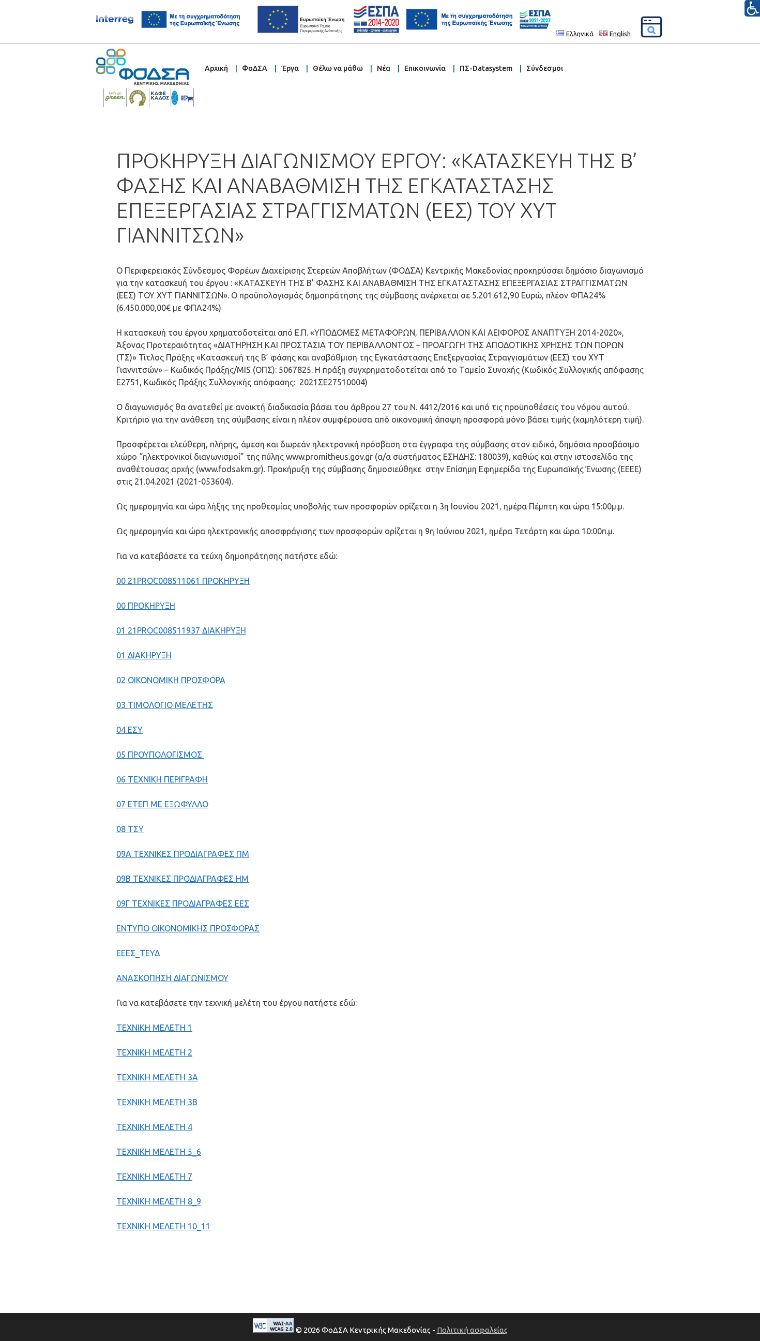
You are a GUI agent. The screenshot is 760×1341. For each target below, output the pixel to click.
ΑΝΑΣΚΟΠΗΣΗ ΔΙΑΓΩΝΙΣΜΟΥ (172, 978)
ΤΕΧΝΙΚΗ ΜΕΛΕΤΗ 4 (154, 1127)
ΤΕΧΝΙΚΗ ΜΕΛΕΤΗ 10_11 (163, 1226)
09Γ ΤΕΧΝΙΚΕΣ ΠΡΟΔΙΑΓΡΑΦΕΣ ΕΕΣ (182, 903)
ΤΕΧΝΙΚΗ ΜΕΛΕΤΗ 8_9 (158, 1201)
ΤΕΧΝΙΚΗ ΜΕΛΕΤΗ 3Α (157, 1077)
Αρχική (216, 68)
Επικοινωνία (425, 68)
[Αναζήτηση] (651, 27)
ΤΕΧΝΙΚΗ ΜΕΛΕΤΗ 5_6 (158, 1151)
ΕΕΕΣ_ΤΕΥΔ (138, 953)
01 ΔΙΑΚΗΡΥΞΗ (144, 655)
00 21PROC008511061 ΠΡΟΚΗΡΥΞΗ (183, 580)
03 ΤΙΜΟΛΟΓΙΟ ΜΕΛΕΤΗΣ (164, 705)
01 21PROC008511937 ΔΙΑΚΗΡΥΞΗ (181, 630)
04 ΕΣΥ (129, 729)
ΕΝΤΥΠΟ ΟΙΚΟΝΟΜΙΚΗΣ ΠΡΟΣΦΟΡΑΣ (188, 928)
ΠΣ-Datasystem (486, 68)
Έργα (290, 68)
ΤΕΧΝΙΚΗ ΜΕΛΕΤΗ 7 (154, 1176)
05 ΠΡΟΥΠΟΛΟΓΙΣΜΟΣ (160, 754)
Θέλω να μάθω (338, 68)
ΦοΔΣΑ (254, 68)
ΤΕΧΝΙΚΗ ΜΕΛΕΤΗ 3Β (156, 1102)
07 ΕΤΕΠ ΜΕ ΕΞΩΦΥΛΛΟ (162, 804)
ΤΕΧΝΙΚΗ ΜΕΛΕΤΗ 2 (154, 1052)
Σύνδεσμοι (544, 68)
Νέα (383, 68)
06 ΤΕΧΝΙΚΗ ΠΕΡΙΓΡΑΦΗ (162, 779)
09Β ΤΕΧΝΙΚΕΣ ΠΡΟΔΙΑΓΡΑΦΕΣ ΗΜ (182, 878)
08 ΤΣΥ (130, 829)
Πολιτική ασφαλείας (472, 1329)
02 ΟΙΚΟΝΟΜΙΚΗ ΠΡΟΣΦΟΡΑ (170, 680)
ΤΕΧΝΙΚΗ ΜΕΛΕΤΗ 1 (154, 1027)
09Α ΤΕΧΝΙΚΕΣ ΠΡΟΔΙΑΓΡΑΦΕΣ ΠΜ (182, 853)
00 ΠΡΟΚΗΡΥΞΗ (145, 605)
